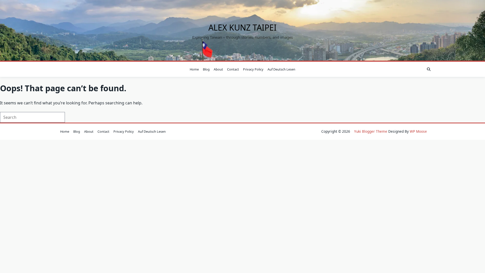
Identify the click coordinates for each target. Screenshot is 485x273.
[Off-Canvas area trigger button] (57, 69)
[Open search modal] (428, 69)
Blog (206, 69)
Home (194, 69)
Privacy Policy (253, 69)
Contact (233, 69)
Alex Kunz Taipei (242, 27)
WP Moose (418, 131)
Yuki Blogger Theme (370, 131)
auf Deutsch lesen (281, 69)
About (218, 69)
